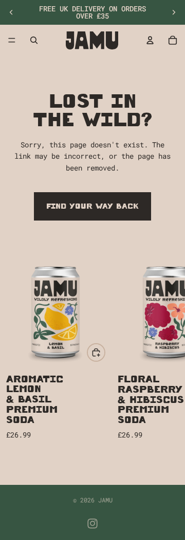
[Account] (150, 40)
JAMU (105, 500)
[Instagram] (92, 523)
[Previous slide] (11, 12)
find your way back (92, 206)
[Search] (34, 40)
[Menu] (12, 40)
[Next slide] (173, 12)
